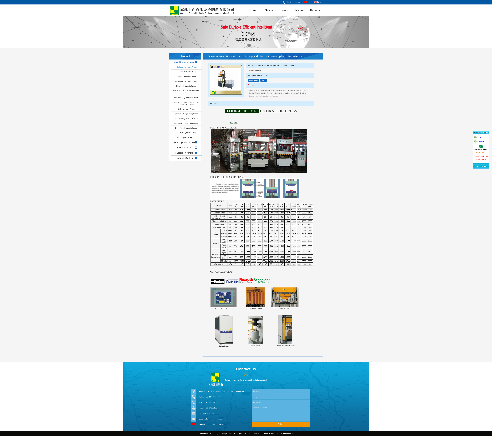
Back (264, 80)
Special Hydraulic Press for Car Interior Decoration (186, 103)
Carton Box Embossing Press (186, 123)
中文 (310, 2)
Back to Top (481, 166)
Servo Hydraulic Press (184, 142)
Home (229, 56)
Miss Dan (480, 141)
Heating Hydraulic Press (186, 86)
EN (319, 2)
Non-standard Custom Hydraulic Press (186, 92)
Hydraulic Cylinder (184, 153)
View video (253, 80)
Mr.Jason (480, 137)
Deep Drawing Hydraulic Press (186, 118)
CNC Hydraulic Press (184, 62)
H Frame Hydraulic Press (186, 72)
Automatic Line (184, 147)
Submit (281, 424)
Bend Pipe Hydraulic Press (186, 128)
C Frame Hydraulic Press (186, 77)
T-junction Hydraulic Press (186, 133)
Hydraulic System (184, 158)
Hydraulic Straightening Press (186, 114)
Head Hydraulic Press (186, 137)
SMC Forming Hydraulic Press (186, 97)
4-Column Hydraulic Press (186, 67)
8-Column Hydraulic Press (186, 81)
